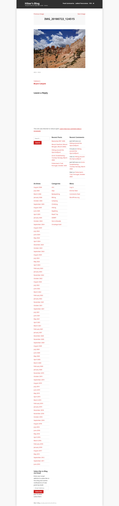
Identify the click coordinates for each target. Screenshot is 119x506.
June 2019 (37, 390)
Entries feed (74, 191)
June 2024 (37, 234)
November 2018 (39, 413)
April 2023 (37, 265)
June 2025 (37, 211)
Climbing (55, 204)
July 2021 (36, 312)
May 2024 (37, 238)
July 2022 (36, 285)
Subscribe (38, 492)
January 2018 (38, 447)
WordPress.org (74, 197)
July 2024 (36, 231)
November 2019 (39, 373)
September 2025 (39, 204)
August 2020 (38, 346)
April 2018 (37, 437)
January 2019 (38, 407)
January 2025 (38, 218)
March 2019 (37, 400)
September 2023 (39, 251)
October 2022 (38, 278)
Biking (54, 197)
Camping (55, 201)
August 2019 (38, 383)
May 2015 (37, 454)
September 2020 (39, 343)
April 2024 (37, 241)
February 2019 (38, 403)
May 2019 (37, 393)
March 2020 (37, 363)
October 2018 (38, 417)
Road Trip (55, 214)
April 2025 (37, 214)
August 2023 (38, 255)
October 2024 (38, 221)
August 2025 (38, 207)
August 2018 (38, 424)
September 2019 (39, 380)
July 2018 (36, 427)
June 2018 (37, 430)
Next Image (81, 14)
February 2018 (38, 444)
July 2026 (36, 191)
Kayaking (55, 211)
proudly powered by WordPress (48, 503)
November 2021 (39, 302)
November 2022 (39, 275)
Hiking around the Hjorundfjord (75, 151)
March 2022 (37, 292)
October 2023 (38, 248)
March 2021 (37, 326)
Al (93, 3)
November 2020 (39, 339)
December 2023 (39, 245)
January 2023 (38, 272)
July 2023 (36, 258)
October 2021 (38, 305)
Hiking (54, 207)
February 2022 (38, 295)
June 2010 (37, 464)
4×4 (53, 187)
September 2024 (39, 224)
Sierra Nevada (56, 221)
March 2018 (37, 440)
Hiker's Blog (32, 3)
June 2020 (37, 353)
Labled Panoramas (81, 3)
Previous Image (39, 14)
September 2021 (39, 309)
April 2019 (37, 397)
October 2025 (38, 201)
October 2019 (38, 376)
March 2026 (37, 194)
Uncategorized (56, 224)
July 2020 (36, 349)
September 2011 (39, 461)
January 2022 (38, 299)
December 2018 (39, 410)
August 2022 (38, 282)
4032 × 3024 (37, 72)
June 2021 (37, 316)
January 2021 (38, 332)
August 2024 (38, 228)
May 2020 (37, 356)
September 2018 (39, 420)
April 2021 (37, 322)
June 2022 (37, 289)
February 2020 (38, 366)
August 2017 (38, 451)
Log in (72, 187)
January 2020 (38, 370)
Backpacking (56, 194)
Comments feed (75, 194)
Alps (53, 191)
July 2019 (36, 386)
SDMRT (54, 218)
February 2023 (38, 268)
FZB (90, 3)
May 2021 (37, 319)
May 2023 (37, 262)
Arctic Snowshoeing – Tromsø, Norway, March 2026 (59, 158)
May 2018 (37, 434)
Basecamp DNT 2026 (58, 141)
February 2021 (38, 329)
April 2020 (37, 359)
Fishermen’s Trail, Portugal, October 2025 (77, 174)
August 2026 (38, 187)
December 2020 (39, 336)
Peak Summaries (68, 3)
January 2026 (38, 197)
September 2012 (39, 457)
